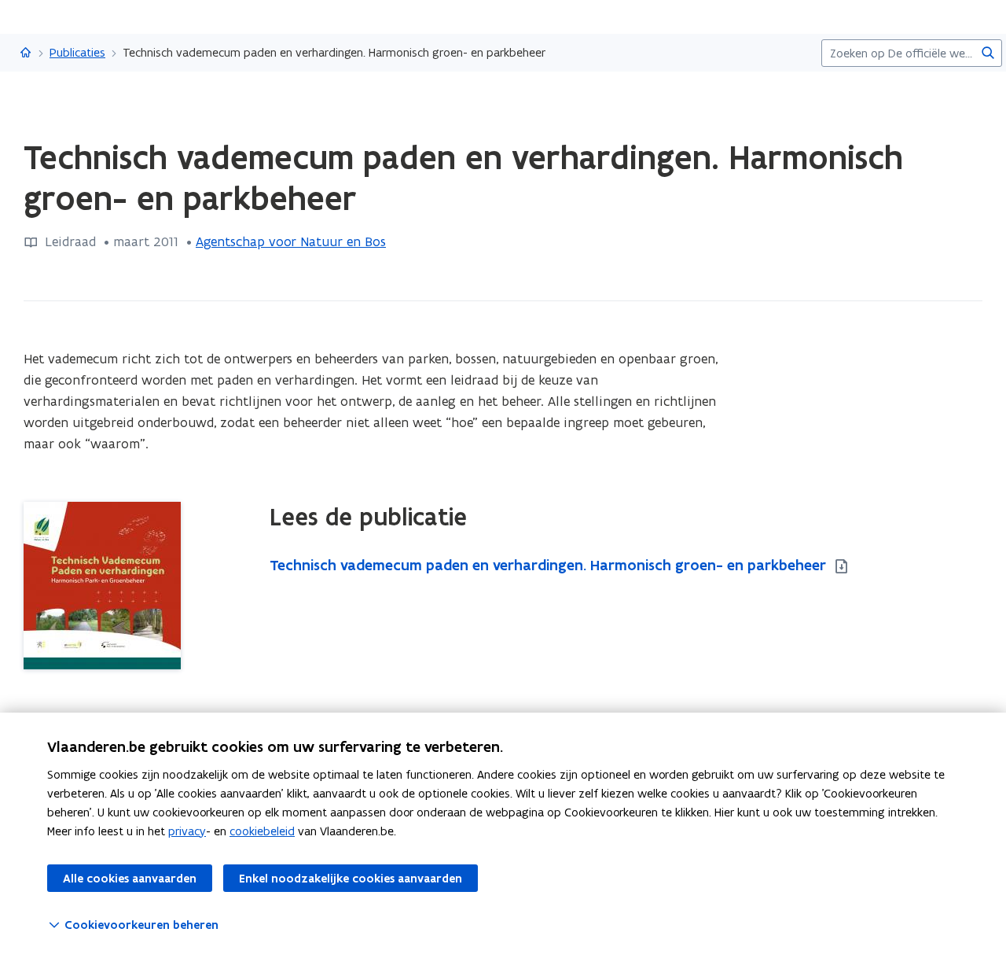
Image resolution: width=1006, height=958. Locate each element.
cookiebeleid (262, 831)
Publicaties (77, 52)
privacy (187, 831)
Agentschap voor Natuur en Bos (291, 241)
